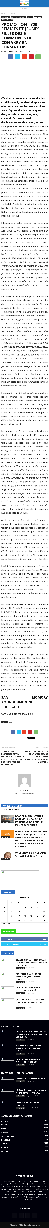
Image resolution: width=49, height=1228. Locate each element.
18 (25, 916)
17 (19, 916)
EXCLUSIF (22, 17)
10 (19, 911)
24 (19, 920)
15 (4, 916)
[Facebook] (14, 1215)
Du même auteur (11, 809)
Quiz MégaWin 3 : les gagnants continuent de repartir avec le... (31, 1002)
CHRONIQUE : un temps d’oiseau (30, 1078)
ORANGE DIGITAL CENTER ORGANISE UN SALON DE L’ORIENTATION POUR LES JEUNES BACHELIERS (29, 821)
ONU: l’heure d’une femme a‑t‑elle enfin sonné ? (30, 854)
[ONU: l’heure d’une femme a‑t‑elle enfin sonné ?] (7, 855)
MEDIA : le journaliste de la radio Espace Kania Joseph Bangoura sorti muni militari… (36, 756)
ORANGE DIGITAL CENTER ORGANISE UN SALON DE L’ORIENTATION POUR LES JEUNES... (32, 962)
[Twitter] (21, 1215)
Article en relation (12, 806)
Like (44, 939)
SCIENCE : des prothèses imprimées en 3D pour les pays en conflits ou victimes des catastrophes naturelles (12, 758)
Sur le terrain (7, 20)
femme (11, 722)
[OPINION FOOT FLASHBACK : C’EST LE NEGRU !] (7, 1105)
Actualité (5, 17)
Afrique (4, 1144)
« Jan (3, 924)
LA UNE (29, 17)
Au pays (14, 17)
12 (31, 911)
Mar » (9, 924)
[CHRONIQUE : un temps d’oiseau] (7, 1081)
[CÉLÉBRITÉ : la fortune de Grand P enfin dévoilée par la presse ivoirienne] (7, 1093)
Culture (5, 1151)
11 (25, 911)
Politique (38, 17)
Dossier (4, 1147)
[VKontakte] (27, 1215)
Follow (43, 944)
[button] (45, 3)
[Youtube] (34, 1215)
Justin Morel (8, 51)
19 (31, 916)
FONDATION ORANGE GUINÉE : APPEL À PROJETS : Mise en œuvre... (29, 976)
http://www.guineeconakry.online (24, 793)
